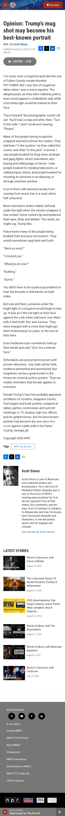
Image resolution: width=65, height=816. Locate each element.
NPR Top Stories (22, 446)
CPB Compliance (15, 781)
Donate (54, 4)
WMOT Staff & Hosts (17, 738)
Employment (13, 752)
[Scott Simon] (10, 476)
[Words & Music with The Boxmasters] (14, 631)
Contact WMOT (15, 731)
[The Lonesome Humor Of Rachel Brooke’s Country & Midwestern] (14, 584)
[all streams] (60, 812)
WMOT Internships (16, 759)
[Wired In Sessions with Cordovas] (14, 673)
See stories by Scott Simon (38, 532)
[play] (5, 812)
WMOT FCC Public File (18, 773)
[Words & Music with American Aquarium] (14, 652)
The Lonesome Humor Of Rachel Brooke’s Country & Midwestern (42, 582)
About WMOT (14, 745)
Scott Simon (20, 44)
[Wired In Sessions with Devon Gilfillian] (14, 563)
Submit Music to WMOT (19, 766)
